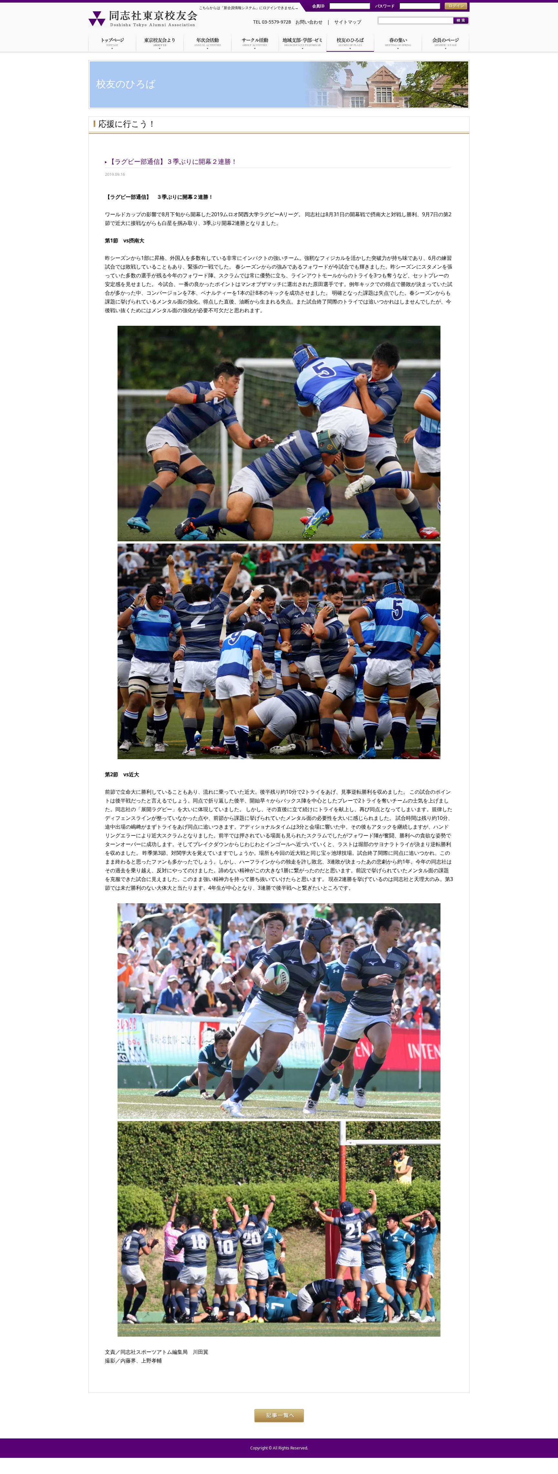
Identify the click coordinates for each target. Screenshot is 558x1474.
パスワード (385, 6)
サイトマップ (347, 22)
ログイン (456, 6)
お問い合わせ (309, 22)
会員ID (318, 6)
